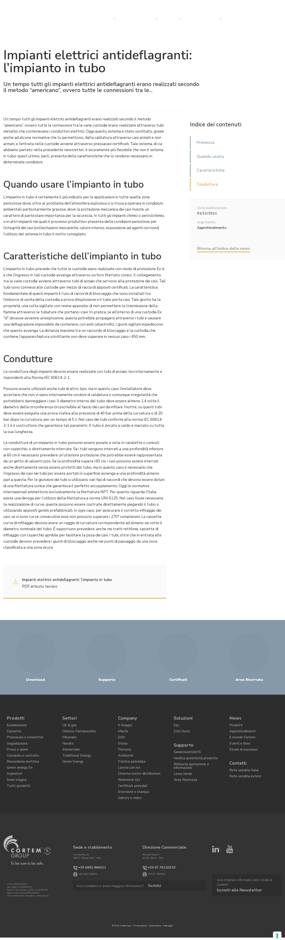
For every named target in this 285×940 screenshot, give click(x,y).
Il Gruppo (125, 726)
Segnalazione (17, 749)
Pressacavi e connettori (25, 741)
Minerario (69, 741)
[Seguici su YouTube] (229, 872)
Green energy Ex (20, 780)
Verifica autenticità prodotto (196, 763)
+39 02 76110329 (157, 889)
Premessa (205, 142)
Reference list (129, 795)
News (190, 18)
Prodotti (15, 718)
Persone (124, 756)
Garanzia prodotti (187, 756)
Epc (176, 726)
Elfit (121, 741)
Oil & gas (69, 726)
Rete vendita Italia (244, 779)
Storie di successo (243, 756)
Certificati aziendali (132, 802)
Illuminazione (17, 726)
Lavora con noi (129, 780)
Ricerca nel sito (241, 4)
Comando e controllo (23, 764)
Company (170, 18)
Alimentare (71, 756)
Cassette (14, 733)
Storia (122, 749)
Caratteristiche (211, 170)
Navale (67, 749)
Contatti (210, 18)
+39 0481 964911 (87, 889)
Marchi (123, 733)
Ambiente (126, 764)
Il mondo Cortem (242, 741)
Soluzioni (183, 718)
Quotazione (236, 18)
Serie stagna (16, 795)
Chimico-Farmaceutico (79, 733)
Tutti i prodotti (18, 802)
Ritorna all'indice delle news (223, 248)
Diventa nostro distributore (139, 787)
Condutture (207, 184)
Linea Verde (183, 783)
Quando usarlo (210, 156)
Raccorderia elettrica (23, 772)
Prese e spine (17, 756)
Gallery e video (130, 818)
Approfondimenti (242, 733)
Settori (148, 18)
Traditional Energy (76, 764)
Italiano (274, 4)
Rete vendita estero (245, 786)
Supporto (183, 748)
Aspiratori (14, 787)
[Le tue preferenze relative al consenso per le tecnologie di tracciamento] (277, 936)
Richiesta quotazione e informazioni (191, 773)
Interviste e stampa (133, 810)
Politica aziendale (132, 772)
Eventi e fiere (239, 749)
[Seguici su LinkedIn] (215, 872)
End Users (182, 733)
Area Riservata (185, 791)
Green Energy (72, 772)
